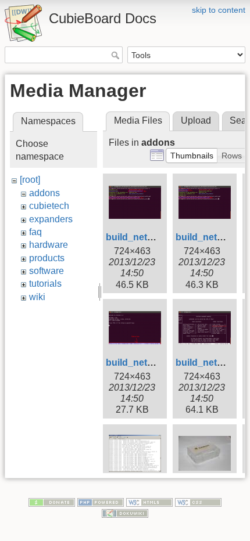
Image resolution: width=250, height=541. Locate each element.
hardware (48, 245)
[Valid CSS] (198, 501)
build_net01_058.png (152, 362)
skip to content (218, 10)
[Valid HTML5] (149, 501)
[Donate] (51, 501)
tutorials (45, 283)
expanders (51, 219)
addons (44, 193)
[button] (192, 155)
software (46, 271)
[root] (30, 180)
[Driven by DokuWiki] (125, 512)
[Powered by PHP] (100, 501)
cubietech (49, 206)
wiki (37, 297)
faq (35, 232)
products (47, 258)
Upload (196, 120)
